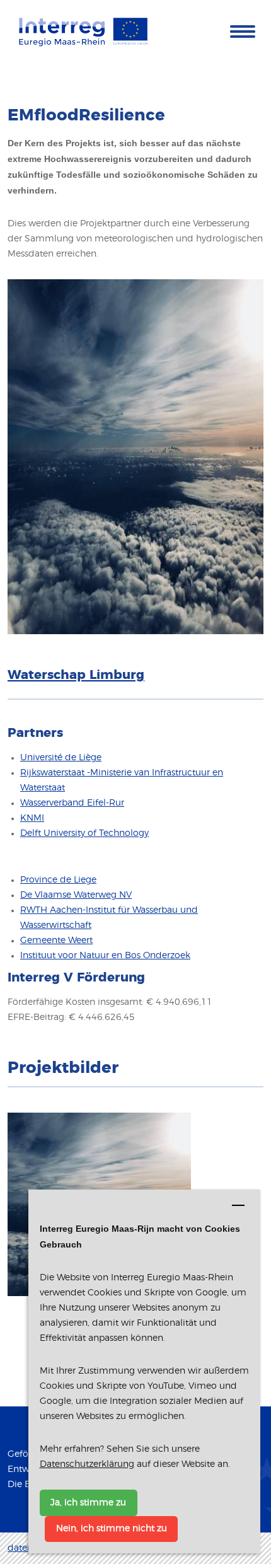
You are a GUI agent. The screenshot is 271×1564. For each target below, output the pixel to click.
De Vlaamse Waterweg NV (76, 895)
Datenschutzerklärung (87, 1464)
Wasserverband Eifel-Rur (72, 803)
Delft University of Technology (84, 833)
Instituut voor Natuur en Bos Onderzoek (105, 955)
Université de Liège (60, 757)
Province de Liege (58, 880)
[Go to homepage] (83, 31)
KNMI (32, 818)
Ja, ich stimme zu (88, 1502)
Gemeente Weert (56, 940)
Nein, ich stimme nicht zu (111, 1528)
